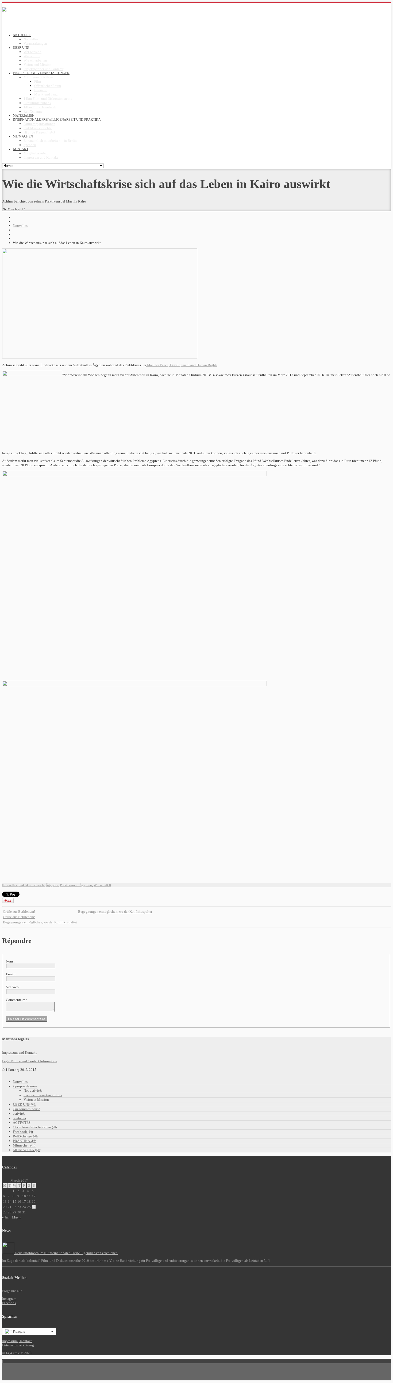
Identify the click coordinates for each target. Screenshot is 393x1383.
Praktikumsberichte (38, 128)
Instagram (9, 1299)
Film (37, 81)
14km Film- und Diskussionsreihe (48, 99)
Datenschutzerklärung (18, 1345)
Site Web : (13, 987)
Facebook (9, 1303)
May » (16, 1217)
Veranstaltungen (35, 43)
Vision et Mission (36, 1100)
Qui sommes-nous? (26, 1109)
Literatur (40, 90)
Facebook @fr (23, 1132)
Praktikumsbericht (31, 885)
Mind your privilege (38, 77)
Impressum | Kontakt (17, 1341)
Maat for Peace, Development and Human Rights (181, 365)
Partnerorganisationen (39, 124)
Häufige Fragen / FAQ (39, 132)
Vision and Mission (38, 65)
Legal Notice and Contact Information (29, 1061)
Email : (11, 974)
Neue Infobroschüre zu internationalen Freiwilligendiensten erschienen (66, 1253)
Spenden (30, 145)
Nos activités (33, 1090)
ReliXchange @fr (25, 1136)
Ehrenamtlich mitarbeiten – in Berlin (50, 141)
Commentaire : (16, 1000)
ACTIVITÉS (21, 1123)
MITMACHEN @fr (26, 1150)
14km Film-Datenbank (40, 107)
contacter (19, 1118)
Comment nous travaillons (43, 1095)
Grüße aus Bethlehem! (19, 912)
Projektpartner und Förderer (43, 69)
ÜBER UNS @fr (24, 1104)
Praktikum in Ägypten (76, 885)
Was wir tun (32, 56)
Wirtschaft (101, 885)
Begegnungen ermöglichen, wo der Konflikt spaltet (115, 912)
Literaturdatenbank (37, 103)
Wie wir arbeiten (35, 60)
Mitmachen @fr (24, 1145)
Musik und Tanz (46, 94)
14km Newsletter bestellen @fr (35, 1127)
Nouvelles (31, 39)
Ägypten (52, 885)
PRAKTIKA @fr (24, 1141)
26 (34, 1207)
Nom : (10, 961)
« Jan (6, 1217)
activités (19, 1113)
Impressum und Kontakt (41, 157)
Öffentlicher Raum (47, 86)
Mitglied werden (36, 153)
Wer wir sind (32, 52)
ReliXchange (33, 111)
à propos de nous (25, 1086)
